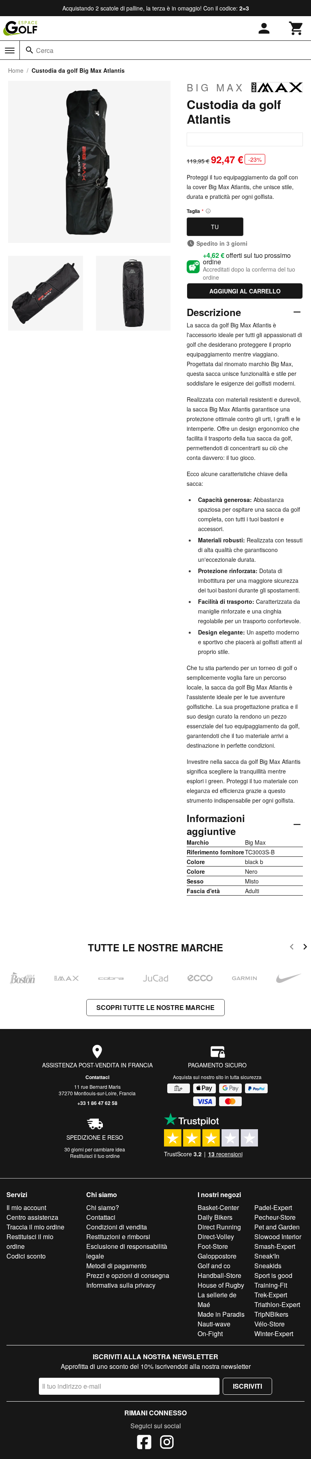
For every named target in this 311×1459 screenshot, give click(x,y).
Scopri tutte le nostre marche (155, 1007)
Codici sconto (26, 1256)
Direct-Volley (216, 1236)
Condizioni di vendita (116, 1226)
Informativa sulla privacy (121, 1285)
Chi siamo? (102, 1207)
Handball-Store (219, 1275)
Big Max (216, 87)
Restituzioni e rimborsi (118, 1236)
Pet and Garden (277, 1226)
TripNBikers (271, 1314)
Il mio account (26, 1207)
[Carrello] (296, 28)
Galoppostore (217, 1256)
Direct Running (219, 1226)
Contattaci (97, 1077)
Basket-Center (218, 1207)
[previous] (292, 948)
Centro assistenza (32, 1217)
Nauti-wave (214, 1323)
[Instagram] (167, 1443)
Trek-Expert (270, 1294)
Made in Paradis (221, 1314)
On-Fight (210, 1333)
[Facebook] (144, 1443)
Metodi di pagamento (116, 1265)
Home (15, 70)
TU (215, 227)
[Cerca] (29, 50)
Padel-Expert (273, 1207)
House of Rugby (221, 1285)
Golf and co (214, 1265)
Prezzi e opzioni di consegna (127, 1275)
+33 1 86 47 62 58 (97, 1103)
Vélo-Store (269, 1323)
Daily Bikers (215, 1217)
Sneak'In (266, 1256)
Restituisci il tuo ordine (95, 1155)
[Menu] (9, 50)
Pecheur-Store (275, 1217)
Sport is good (273, 1275)
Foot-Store (213, 1246)
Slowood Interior (277, 1236)
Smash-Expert (274, 1246)
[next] (305, 948)
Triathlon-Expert (277, 1304)
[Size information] (208, 211)
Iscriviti (247, 1386)
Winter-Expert (273, 1333)
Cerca (44, 50)
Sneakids (267, 1265)
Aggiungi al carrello (245, 291)
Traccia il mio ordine (35, 1226)
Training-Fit (270, 1285)
